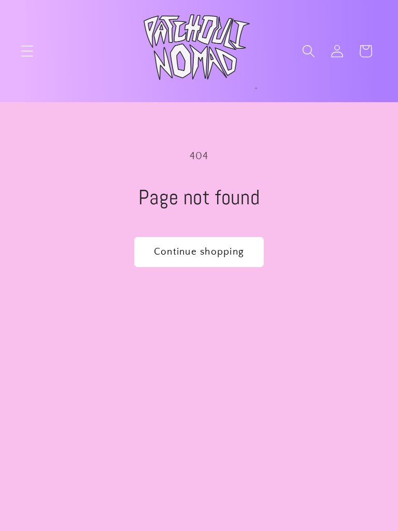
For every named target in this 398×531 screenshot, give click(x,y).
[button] (27, 51)
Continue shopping (199, 251)
